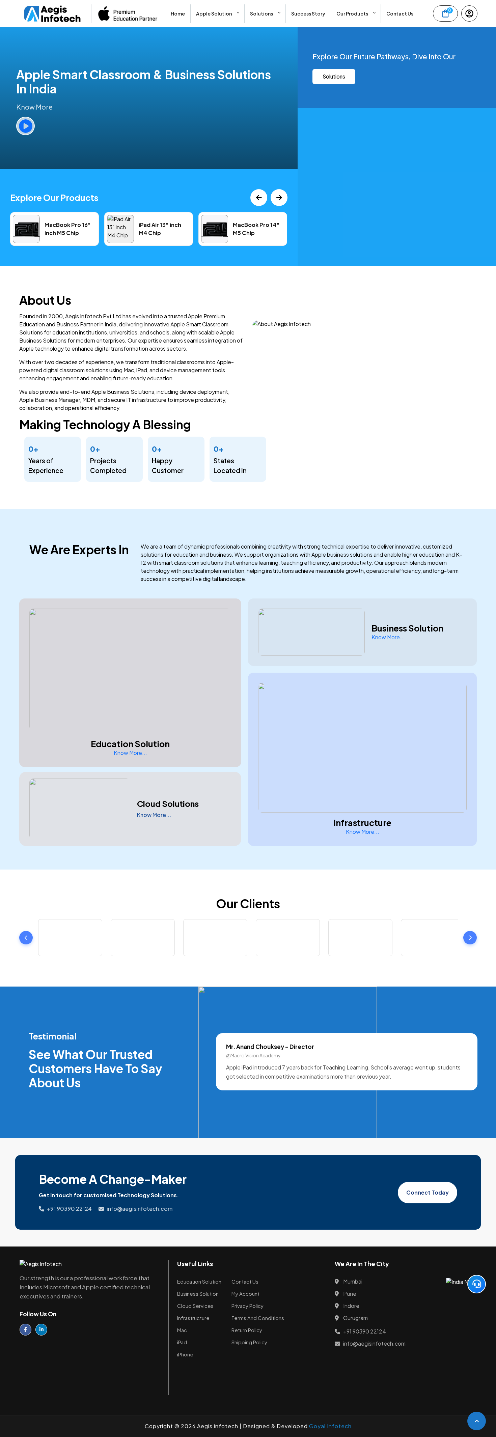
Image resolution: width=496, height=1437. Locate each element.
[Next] (279, 197)
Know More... (130, 752)
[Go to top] (476, 1421)
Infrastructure (193, 1318)
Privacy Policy (247, 1305)
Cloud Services (195, 1305)
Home (178, 13)
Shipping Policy (249, 1342)
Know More (34, 106)
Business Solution (198, 1293)
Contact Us (399, 13)
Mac (182, 1330)
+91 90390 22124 (69, 1208)
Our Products (352, 13)
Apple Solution (214, 13)
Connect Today (427, 1192)
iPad (182, 1342)
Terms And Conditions (257, 1318)
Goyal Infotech (330, 1426)
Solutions (261, 13)
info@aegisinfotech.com (139, 1208)
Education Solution (199, 1281)
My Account (245, 1293)
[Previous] (258, 197)
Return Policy (246, 1330)
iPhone (185, 1354)
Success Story (308, 13)
